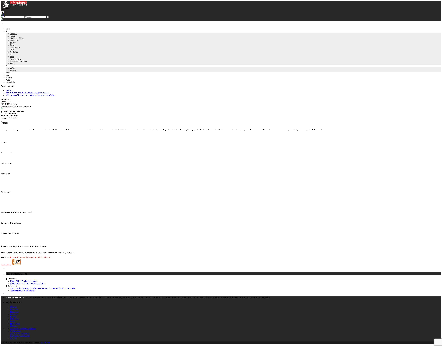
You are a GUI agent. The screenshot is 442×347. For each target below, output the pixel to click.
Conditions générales (20, 333)
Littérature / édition (17, 38)
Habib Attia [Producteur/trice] (23, 281)
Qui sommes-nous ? (15, 297)
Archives (45, 342)
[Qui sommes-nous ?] (2, 19)
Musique (12, 36)
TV (6, 66)
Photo (12, 50)
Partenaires (15, 331)
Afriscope (9, 77)
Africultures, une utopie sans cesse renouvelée (27, 93)
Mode (12, 56)
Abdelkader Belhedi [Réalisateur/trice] (27, 283)
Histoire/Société (15, 59)
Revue (7, 75)
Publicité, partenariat (20, 336)
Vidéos (12, 68)
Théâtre (12, 43)
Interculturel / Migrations (18, 61)
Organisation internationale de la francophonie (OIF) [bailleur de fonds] (42, 288)
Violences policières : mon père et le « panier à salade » (30, 95)
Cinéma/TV (13, 34)
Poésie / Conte (15, 40)
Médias (12, 63)
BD (11, 54)
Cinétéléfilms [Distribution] (22, 290)
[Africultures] (14, 9)
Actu (7, 31)
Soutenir (9, 90)
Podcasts (13, 70)
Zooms (8, 73)
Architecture (14, 52)
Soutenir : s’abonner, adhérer (23, 328)
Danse (12, 45)
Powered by (6, 265)
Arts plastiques (15, 47)
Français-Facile (10, 82)
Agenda (8, 79)
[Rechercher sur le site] (2, 12)
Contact (13, 338)
